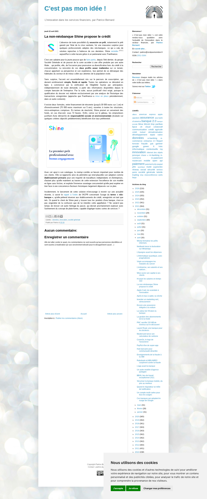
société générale (74, 220)
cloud (147, 127)
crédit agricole (155, 129)
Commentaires (142, 102)
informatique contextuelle (145, 149)
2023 (137, 199)
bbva (140, 124)
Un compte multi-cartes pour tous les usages (148, 394)
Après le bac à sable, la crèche (149, 296)
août (139, 223)
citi (141, 127)
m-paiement (157, 158)
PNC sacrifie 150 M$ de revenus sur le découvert (148, 323)
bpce (134, 127)
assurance (147, 117)
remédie (114, 51)
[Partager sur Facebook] (55, 216)
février (140, 408)
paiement (138, 163)
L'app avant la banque (146, 366)
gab (151, 144)
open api (157, 160)
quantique (141, 167)
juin (139, 230)
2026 (137, 188)
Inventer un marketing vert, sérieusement (148, 300)
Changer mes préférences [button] (157, 488)
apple (160, 114)
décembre (141, 209)
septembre (141, 220)
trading (135, 175)
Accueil (84, 314)
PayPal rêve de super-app (147, 345)
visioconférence (150, 175)
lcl (147, 155)
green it (148, 146)
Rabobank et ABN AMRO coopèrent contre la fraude (149, 361)
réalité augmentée (154, 167)
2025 (137, 192)
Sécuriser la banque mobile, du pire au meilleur (150, 382)
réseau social (139, 169)
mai (139, 234)
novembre (141, 213)
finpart (160, 141)
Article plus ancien (114, 314)
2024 (137, 196)
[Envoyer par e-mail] (46, 216)
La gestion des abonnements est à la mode (149, 318)
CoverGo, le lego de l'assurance (145, 341)
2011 (137, 448)
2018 (137, 424)
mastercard (137, 161)
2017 (137, 427)
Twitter (148, 86)
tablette (160, 172)
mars (139, 405)
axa (156, 118)
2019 (137, 420)
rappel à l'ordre (71, 194)
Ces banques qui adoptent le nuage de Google (149, 399)
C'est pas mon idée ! (75, 8)
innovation (63, 220)
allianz (134, 114)
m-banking (154, 155)
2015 (137, 434)
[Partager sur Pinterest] (58, 216)
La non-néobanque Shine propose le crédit (147, 285)
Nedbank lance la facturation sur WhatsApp (148, 247)
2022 (137, 203)
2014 (137, 438)
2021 (137, 206)
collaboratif (158, 127)
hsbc (161, 146)
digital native (156, 135)
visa (141, 175)
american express (147, 114)
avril (139, 238)
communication (139, 129)
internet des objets (155, 152)
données (55, 220)
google (135, 146)
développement (139, 134)
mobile (147, 160)
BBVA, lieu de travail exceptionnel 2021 (145, 376)
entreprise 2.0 (150, 141)
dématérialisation (155, 132)
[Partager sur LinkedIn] (61, 216)
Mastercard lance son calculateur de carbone (147, 335)
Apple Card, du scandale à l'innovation (148, 291)
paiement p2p (151, 164)
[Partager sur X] (52, 216)
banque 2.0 (149, 121)
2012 (137, 445)
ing (161, 149)
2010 (137, 452)
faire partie (91, 60)
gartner (159, 143)
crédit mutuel (138, 132)
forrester (135, 144)
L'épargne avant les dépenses (149, 252)
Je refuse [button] (133, 488)
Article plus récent (52, 314)
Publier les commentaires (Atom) (69, 318)
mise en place (102, 96)
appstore (136, 118)
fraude (144, 143)
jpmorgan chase (139, 155)
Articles (139, 98)
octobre (140, 216)
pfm (134, 167)
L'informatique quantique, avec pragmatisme (149, 257)
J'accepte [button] (118, 488)
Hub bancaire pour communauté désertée (147, 350)
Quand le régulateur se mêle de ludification (148, 388)
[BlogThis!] (49, 216)
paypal (160, 164)
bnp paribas (157, 124)
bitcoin (147, 124)
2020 (137, 417)
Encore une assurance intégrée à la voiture (146, 306)
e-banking (152, 138)
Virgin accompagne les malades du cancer (146, 262)
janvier (140, 412)
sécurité (151, 169)
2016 (137, 431)
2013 (137, 441)
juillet (139, 227)
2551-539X (141, 55)
